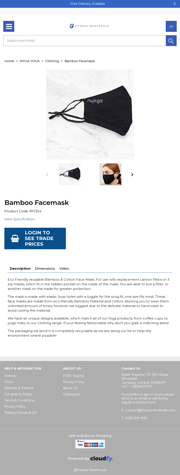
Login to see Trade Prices (39, 238)
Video (64, 268)
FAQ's (8, 382)
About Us (70, 388)
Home (9, 61)
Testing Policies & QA (20, 413)
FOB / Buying (73, 376)
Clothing (52, 61)
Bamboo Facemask (80, 61)
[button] (171, 40)
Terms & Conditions (19, 400)
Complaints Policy (18, 394)
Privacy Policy (15, 406)
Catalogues (71, 394)
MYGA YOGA (30, 61)
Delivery (10, 376)
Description (20, 268)
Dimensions (45, 268)
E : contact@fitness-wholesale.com (148, 410)
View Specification (19, 219)
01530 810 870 (134, 418)
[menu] (8, 26)
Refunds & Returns (19, 388)
